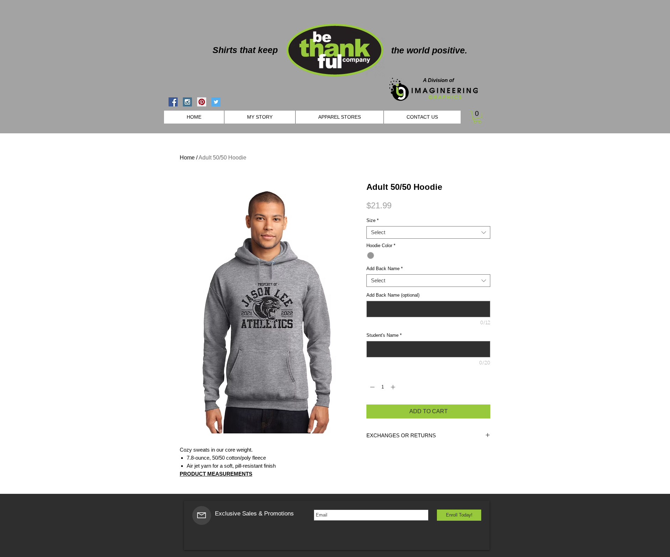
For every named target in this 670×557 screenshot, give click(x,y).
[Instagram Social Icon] (187, 101)
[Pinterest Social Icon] (201, 101)
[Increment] (393, 387)
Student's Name (384, 335)
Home (187, 158)
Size (372, 220)
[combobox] (428, 232)
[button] (477, 117)
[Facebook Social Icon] (173, 101)
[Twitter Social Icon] (216, 101)
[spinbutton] (382, 387)
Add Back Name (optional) (392, 295)
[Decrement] (371, 387)
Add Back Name (384, 268)
